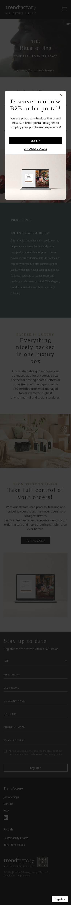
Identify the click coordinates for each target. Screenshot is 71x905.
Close (35, 133)
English (58, 899)
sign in (35, 140)
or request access (35, 148)
